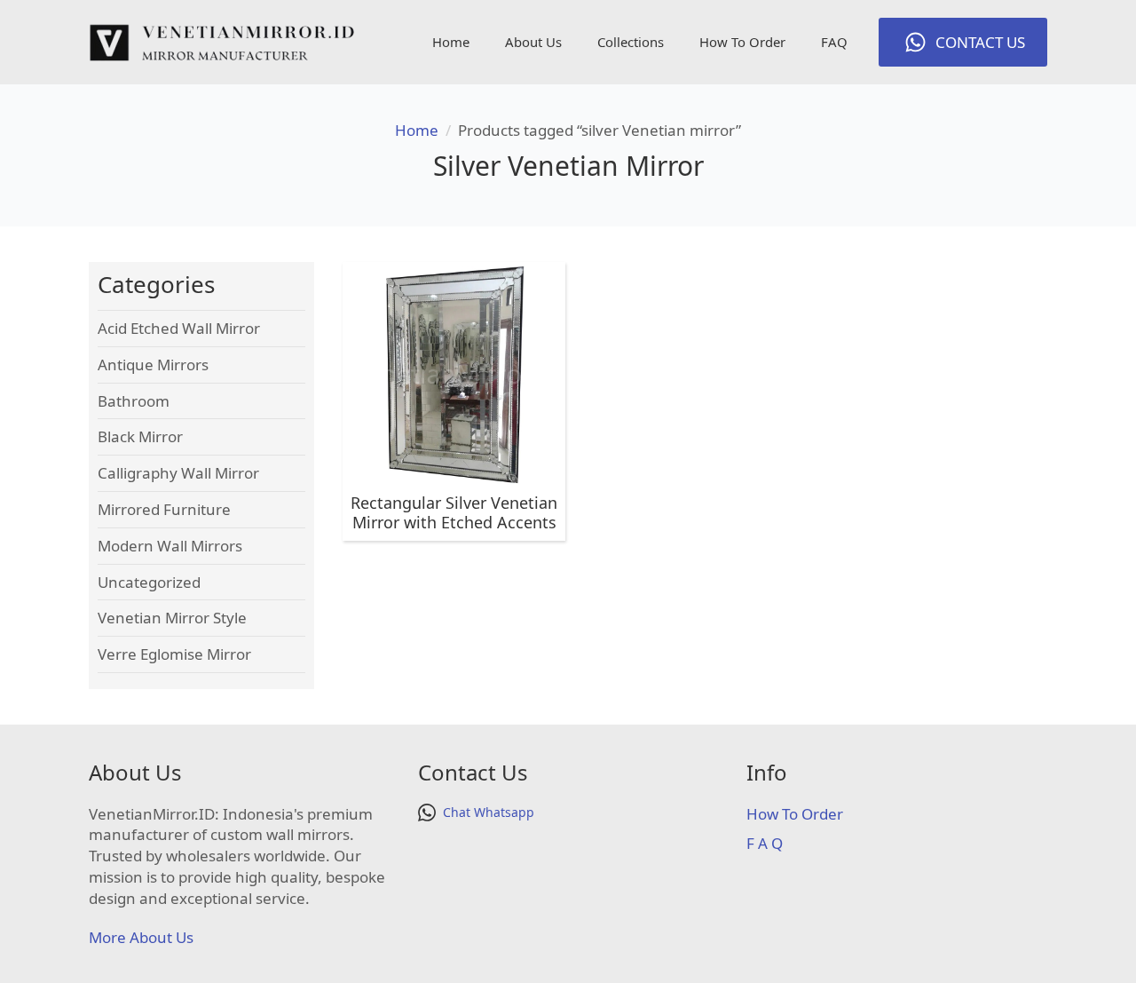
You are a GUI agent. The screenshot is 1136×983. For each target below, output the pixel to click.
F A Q (764, 843)
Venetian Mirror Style (172, 617)
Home (450, 42)
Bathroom (134, 401)
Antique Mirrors (153, 364)
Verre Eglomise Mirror (174, 654)
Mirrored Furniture (164, 509)
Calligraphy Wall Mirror (178, 473)
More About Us (141, 937)
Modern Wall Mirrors (170, 545)
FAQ (834, 42)
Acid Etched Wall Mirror (179, 328)
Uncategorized (149, 582)
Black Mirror (140, 436)
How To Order (742, 42)
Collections (630, 42)
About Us (533, 42)
